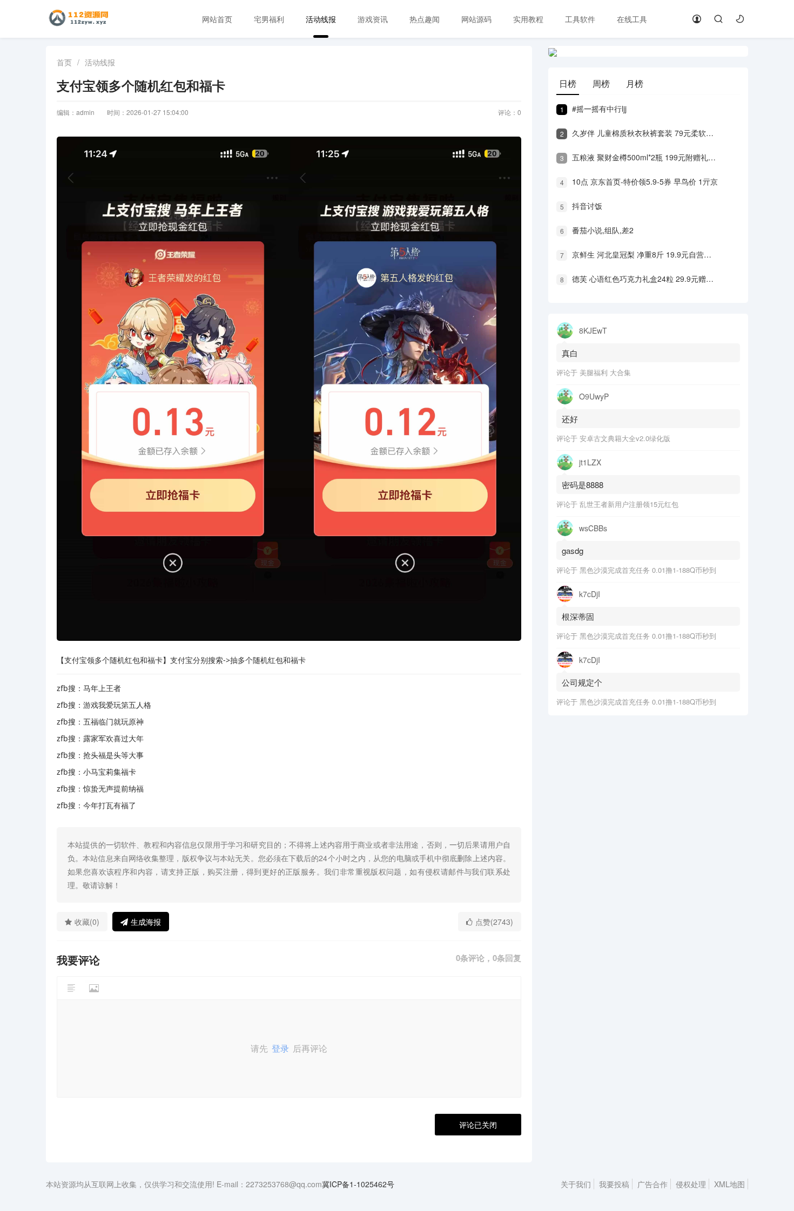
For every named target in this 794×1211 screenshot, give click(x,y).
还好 (570, 418)
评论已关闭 (478, 1124)
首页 (64, 62)
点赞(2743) (494, 921)
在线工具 (632, 18)
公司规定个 (582, 682)
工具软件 (580, 18)
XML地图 (729, 1184)
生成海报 (146, 921)
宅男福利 (269, 18)
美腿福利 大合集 (605, 372)
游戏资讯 (373, 18)
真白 (570, 352)
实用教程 (528, 18)
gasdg (574, 550)
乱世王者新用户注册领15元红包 (629, 504)
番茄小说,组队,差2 (597, 230)
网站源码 (476, 18)
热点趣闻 (424, 18)
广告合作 (652, 1184)
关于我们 (576, 1184)
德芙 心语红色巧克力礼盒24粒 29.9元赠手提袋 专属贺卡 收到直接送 (639, 278)
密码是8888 (582, 484)
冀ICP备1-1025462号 (358, 1184)
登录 (280, 1048)
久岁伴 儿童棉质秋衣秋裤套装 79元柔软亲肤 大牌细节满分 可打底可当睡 (639, 132)
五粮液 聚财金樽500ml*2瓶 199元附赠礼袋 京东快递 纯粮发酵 (639, 157)
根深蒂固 (578, 616)
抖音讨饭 (581, 205)
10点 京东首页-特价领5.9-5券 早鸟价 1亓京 (639, 181)
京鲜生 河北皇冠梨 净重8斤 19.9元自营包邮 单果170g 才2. (639, 254)
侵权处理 (691, 1184)
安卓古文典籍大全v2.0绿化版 (625, 438)
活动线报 (321, 18)
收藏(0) (87, 921)
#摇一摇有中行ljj (593, 108)
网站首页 (217, 18)
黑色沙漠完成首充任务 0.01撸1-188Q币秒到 (648, 570)
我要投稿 (614, 1184)
